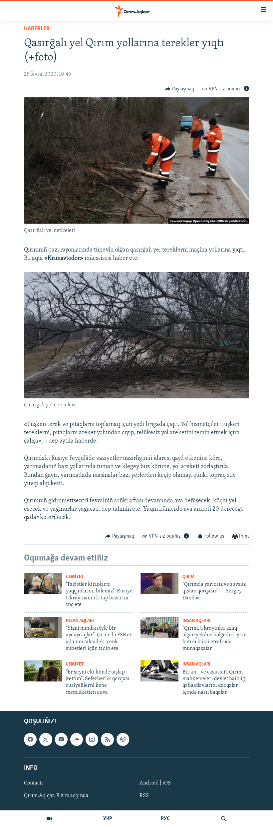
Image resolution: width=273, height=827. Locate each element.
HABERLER (37, 29)
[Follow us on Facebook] (30, 739)
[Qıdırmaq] (224, 818)
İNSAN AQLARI (80, 620)
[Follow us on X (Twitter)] (45, 739)
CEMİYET (75, 576)
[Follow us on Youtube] (61, 739)
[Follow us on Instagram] (92, 739)
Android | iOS (155, 783)
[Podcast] (123, 739)
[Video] (49, 818)
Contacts (34, 783)
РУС (165, 818)
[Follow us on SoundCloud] (76, 739)
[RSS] (107, 739)
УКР (107, 818)
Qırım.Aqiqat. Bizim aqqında (56, 795)
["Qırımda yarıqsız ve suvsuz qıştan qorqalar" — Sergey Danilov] (159, 583)
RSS (144, 795)
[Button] (179, 89)
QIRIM (188, 576)
